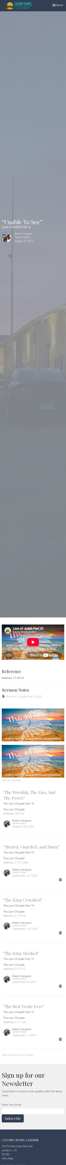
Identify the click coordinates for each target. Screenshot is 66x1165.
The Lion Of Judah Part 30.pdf (23, 696)
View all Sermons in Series (18, 1054)
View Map (7, 1158)
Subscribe (13, 1118)
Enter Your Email (11, 1104)
